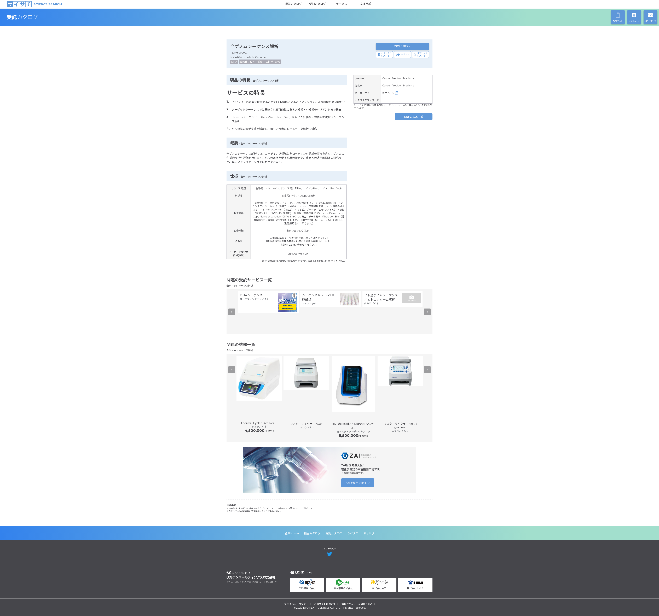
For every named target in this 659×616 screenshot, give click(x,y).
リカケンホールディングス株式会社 (251, 575)
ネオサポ (365, 3)
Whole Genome (256, 57)
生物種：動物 (272, 61)
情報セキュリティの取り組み (357, 604)
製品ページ (388, 92)
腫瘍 (260, 61)
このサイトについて (325, 604)
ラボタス (341, 3)
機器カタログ (293, 3)
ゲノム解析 (236, 57)
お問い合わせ (402, 46)
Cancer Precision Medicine (398, 78)
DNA (234, 61)
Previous (231, 312)
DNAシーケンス (251, 295)
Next (427, 312)
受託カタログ (317, 3)
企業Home (292, 533)
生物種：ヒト (247, 61)
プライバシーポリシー (296, 604)
